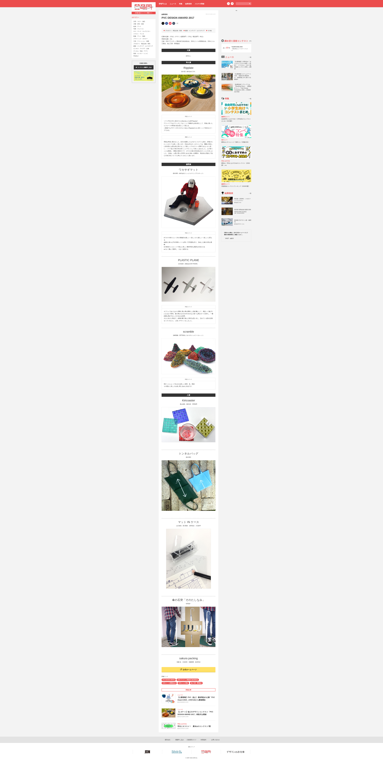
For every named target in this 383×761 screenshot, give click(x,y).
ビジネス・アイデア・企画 (141, 48)
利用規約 (203, 740)
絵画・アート (137, 26)
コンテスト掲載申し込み (144, 67)
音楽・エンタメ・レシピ (140, 53)
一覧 (250, 57)
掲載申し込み (179, 740)
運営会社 (167, 740)
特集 (180, 4)
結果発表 (188, 4)
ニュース (173, 4)
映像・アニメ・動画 (139, 36)
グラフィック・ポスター (140, 39)
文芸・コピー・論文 (139, 21)
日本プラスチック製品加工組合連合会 (188, 679)
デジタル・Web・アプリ (140, 51)
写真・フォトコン (138, 29)
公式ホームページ (189, 669)
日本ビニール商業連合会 (169, 683)
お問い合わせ (215, 740)
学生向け (136, 56)
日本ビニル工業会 (183, 683)
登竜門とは (163, 4)
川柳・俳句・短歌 (138, 24)
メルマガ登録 (199, 4)
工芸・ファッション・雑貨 (141, 41)
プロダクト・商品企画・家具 (141, 43)
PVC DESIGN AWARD (169, 679)
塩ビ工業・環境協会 (196, 683)
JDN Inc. (195, 758)
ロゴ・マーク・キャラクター (141, 31)
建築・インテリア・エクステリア (143, 46)
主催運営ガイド (191, 740)
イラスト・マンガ (138, 34)
